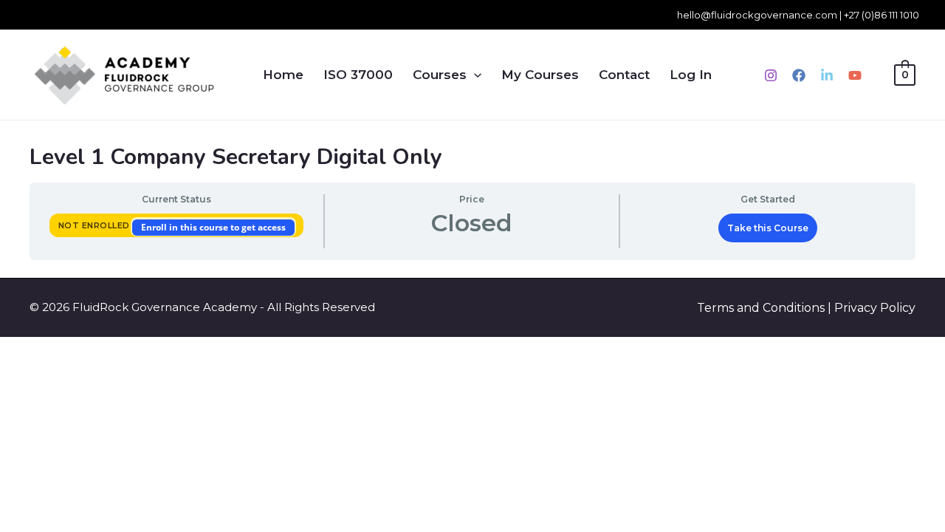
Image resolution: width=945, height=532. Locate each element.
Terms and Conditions (761, 308)
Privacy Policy (874, 308)
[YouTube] (855, 75)
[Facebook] (798, 75)
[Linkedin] (827, 75)
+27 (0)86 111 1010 (881, 15)
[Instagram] (770, 75)
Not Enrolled (95, 225)
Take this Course (767, 227)
